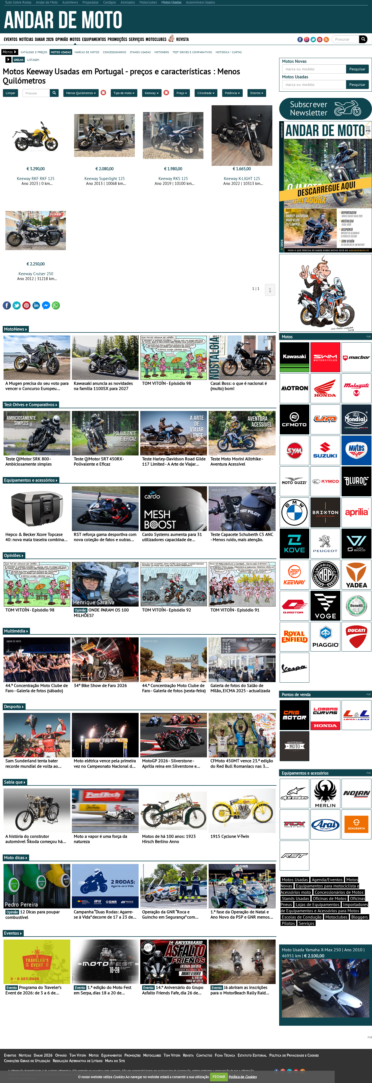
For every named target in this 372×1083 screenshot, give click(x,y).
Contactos (204, 1055)
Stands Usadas (295, 898)
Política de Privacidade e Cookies (294, 1055)
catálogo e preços (34, 51)
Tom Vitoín (77, 1055)
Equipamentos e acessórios (29, 480)
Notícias (25, 1055)
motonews (161, 51)
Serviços (306, 923)
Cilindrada (204, 93)
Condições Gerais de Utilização (27, 1060)
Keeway (151, 93)
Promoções (117, 39)
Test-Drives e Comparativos (29, 404)
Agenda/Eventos (327, 879)
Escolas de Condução (302, 917)
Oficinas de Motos (329, 898)
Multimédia (14, 631)
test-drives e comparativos (192, 51)
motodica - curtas (229, 51)
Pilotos (288, 923)
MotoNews (14, 329)
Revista (182, 39)
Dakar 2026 (44, 39)
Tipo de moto (123, 93)
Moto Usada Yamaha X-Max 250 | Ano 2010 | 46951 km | (323, 953)
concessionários (114, 51)
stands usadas (140, 51)
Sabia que (13, 782)
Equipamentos (111, 1055)
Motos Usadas (295, 879)
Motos (94, 1055)
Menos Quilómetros (80, 93)
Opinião (61, 39)
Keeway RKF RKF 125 (35, 178)
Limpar (10, 93)
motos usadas (61, 51)
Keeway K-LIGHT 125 (242, 178)
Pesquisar (357, 69)
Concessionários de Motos (339, 892)
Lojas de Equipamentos (317, 904)
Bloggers (359, 917)
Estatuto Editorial (252, 1055)
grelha (18, 59)
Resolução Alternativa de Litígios (77, 1060)
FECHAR (219, 1076)
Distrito (255, 93)
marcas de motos (87, 51)
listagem (33, 59)
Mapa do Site (115, 1060)
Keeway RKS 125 (173, 178)
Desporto (12, 706)
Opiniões (12, 555)
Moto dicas (14, 857)
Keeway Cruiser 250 (36, 273)
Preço (180, 93)
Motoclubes (156, 39)
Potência (231, 93)
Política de (243, 1076)
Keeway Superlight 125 (104, 178)
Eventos (10, 39)
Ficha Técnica (225, 1055)
